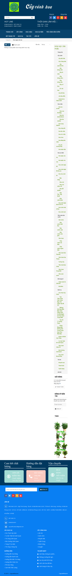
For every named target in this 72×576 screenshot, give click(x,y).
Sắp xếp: (38, 44)
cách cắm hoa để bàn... (45, 563)
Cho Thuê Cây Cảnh (11, 533)
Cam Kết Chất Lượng (11, 567)
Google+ (40, 547)
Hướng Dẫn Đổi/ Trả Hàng (12, 559)
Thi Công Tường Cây (11, 547)
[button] (32, 17)
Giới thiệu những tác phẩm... (47, 554)
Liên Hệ (40, 533)
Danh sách (17, 45)
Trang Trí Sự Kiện (10, 544)
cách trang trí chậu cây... (46, 566)
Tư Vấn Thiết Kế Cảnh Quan (13, 536)
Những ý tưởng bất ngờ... (46, 557)
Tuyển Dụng (41, 541)
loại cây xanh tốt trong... (46, 560)
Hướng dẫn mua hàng (11, 554)
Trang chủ (8, 40)
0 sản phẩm (58, 380)
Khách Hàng (41, 544)
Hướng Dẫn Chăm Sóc (11, 562)
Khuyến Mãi (41, 538)
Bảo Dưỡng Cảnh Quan (12, 541)
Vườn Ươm (41, 536)
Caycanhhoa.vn (63, 573)
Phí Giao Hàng (9, 565)
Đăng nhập (64, 14)
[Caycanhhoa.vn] (14, 7)
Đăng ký (51, 14)
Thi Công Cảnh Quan (11, 538)
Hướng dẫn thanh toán (11, 556)
